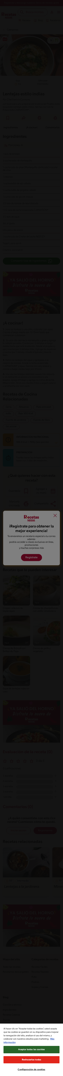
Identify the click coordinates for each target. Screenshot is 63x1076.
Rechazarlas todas (31, 1060)
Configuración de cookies (31, 1069)
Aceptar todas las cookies (31, 1049)
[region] (31, 1050)
